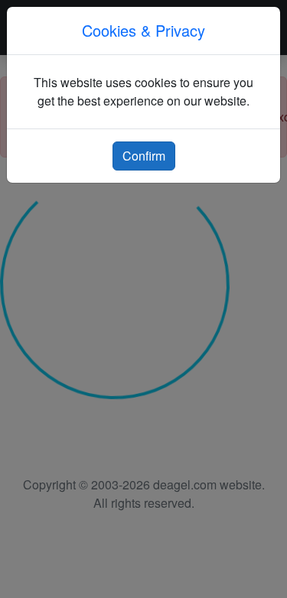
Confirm (143, 155)
